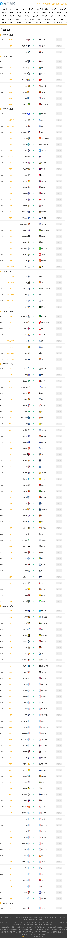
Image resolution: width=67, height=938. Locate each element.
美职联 (24, 19)
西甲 (10, 67)
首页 (38, 3)
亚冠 (39, 19)
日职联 (10, 163)
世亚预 (27, 16)
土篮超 (54, 9)
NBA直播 (46, 3)
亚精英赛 (47, 23)
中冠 (10, 138)
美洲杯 (17, 19)
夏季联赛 (59, 12)
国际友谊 (44, 16)
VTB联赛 (27, 12)
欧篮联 (11, 12)
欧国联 (11, 23)
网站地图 (22, 937)
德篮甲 (39, 9)
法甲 (9, 19)
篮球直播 (55, 3)
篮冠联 (51, 12)
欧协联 (19, 23)
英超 (10, 80)
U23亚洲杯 (47, 19)
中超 (55, 19)
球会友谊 (35, 16)
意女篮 (4, 12)
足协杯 (10, 92)
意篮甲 (31, 9)
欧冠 (52, 16)
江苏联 (10, 460)
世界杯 (36, 12)
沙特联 (4, 23)
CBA (17, 9)
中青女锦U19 (58, 23)
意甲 (10, 61)
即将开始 (59, 40)
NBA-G (4, 16)
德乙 (3, 19)
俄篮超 (46, 9)
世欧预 (19, 16)
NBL (24, 9)
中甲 (62, 19)
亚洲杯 (19, 12)
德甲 (10, 393)
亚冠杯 (44, 12)
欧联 (58, 16)
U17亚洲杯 (38, 23)
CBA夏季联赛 (10, 120)
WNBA (10, 9)
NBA (3, 9)
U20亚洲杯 (28, 23)
